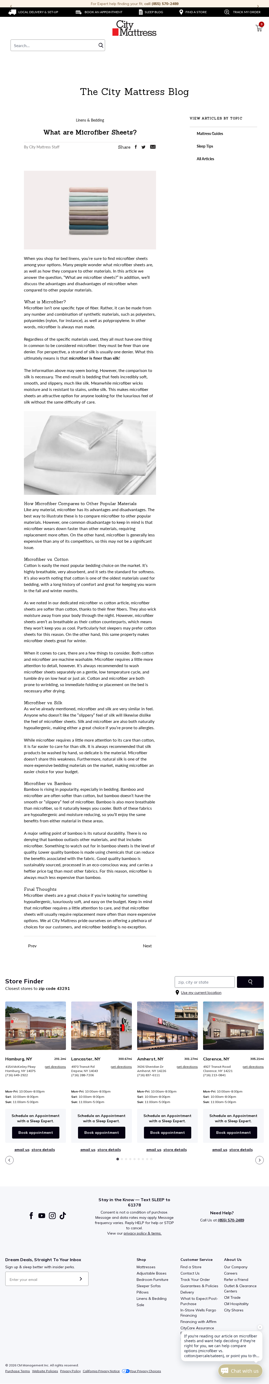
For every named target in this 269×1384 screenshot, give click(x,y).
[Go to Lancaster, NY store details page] (101, 1025)
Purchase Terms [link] (17, 1371)
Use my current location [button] (201, 992)
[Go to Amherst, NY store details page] (167, 1025)
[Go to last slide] (9, 1160)
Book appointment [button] (35, 1132)
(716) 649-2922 (16, 1075)
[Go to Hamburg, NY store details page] (35, 1025)
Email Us (21, 1149)
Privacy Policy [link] (70, 1371)
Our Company (235, 1267)
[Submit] (81, 1279)
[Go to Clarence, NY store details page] (233, 1025)
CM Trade (232, 1297)
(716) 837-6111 (148, 1075)
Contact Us (190, 1273)
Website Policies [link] (45, 1371)
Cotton (30, 565)
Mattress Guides (209, 133)
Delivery (187, 1292)
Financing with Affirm (198, 1321)
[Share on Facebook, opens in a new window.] (135, 146)
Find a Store (190, 1267)
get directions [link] (55, 1067)
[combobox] (58, 45)
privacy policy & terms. (143, 1233)
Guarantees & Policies (199, 1286)
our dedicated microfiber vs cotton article (91, 602)
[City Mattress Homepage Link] (134, 28)
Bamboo (31, 789)
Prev (32, 945)
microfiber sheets (132, 258)
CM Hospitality (236, 1303)
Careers (230, 1273)
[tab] (117, 1159)
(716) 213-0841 (214, 1075)
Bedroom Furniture (152, 1279)
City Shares (234, 1310)
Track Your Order (195, 1279)
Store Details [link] (43, 1149)
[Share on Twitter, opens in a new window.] (143, 147)
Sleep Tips (204, 146)
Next (148, 945)
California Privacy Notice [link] (101, 1371)
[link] (33, 12)
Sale (140, 1304)
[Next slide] (259, 1160)
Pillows (143, 1292)
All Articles (205, 159)
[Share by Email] (153, 146)
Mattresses (146, 1267)
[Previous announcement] (11, 6)
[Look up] (250, 982)
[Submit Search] (101, 45)
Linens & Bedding (152, 1298)
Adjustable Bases (152, 1273)
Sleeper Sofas (149, 1286)
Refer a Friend (236, 1279)
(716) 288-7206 (82, 1075)
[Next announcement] (258, 6)
